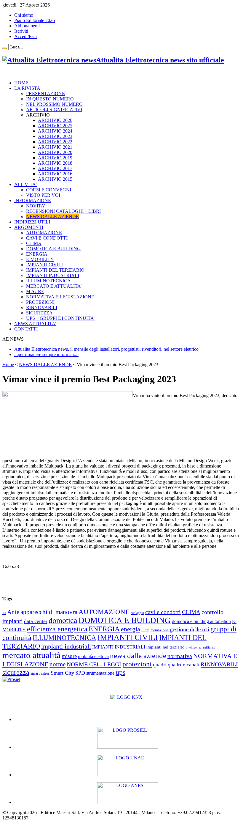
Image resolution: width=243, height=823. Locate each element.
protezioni (137, 664)
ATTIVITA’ (25, 184)
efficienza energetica (57, 629)
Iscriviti (21, 31)
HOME (21, 82)
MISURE (35, 291)
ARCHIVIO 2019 (55, 157)
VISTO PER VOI (43, 195)
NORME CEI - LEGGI (94, 664)
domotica (63, 620)
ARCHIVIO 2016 (55, 173)
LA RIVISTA (27, 88)
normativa (179, 656)
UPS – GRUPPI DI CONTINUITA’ (60, 318)
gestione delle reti (189, 629)
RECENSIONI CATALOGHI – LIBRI (63, 211)
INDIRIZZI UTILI (32, 221)
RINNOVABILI (41, 307)
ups (120, 672)
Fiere (145, 630)
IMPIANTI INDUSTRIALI (52, 275)
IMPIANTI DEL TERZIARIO (55, 270)
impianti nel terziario (165, 647)
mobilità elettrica (93, 656)
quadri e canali (183, 665)
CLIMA (33, 243)
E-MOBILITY (40, 259)
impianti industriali (66, 646)
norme (57, 664)
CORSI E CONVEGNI (48, 189)
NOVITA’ (35, 205)
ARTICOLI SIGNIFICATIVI (54, 109)
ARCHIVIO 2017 (55, 168)
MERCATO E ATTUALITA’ (54, 286)
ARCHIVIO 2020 (55, 152)
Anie (13, 612)
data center (35, 621)
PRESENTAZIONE (45, 93)
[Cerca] (4, 48)
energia (130, 629)
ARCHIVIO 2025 (55, 125)
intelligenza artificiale (200, 647)
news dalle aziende (138, 656)
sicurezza (15, 672)
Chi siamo (23, 15)
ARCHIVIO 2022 (55, 141)
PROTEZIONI (40, 302)
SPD (80, 673)
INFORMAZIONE (32, 200)
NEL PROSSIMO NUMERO (54, 104)
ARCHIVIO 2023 (55, 136)
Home (8, 364)
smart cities (40, 673)
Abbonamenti (27, 25)
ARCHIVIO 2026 (55, 120)
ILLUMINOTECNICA (48, 280)
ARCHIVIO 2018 (55, 163)
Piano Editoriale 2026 (34, 20)
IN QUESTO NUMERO (50, 98)
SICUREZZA (39, 312)
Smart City (62, 673)
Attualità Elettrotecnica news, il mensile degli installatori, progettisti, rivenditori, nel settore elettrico (106, 349)
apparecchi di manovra (48, 612)
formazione (160, 630)
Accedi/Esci (25, 36)
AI (4, 613)
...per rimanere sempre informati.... (46, 354)
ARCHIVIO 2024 (55, 130)
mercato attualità (31, 655)
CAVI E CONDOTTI (47, 237)
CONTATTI (26, 328)
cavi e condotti (163, 612)
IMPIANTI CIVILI (44, 264)
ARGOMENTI (28, 227)
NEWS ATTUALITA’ (35, 323)
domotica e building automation (201, 621)
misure (69, 656)
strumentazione (100, 673)
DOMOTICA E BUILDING (53, 248)
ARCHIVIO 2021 (55, 147)
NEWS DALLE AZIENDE (52, 216)
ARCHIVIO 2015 (55, 179)
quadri (160, 665)
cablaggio (137, 613)
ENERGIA (36, 254)
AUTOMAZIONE (44, 232)
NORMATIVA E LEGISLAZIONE (60, 296)
